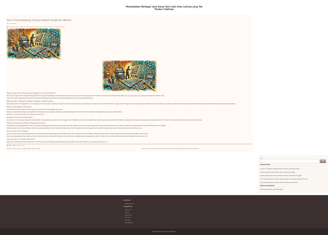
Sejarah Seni (128, 215)
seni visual (62, 26)
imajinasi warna (39, 26)
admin (10, 145)
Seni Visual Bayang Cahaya (133, 95)
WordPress (173, 231)
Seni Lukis (128, 217)
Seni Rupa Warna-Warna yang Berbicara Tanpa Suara (28, 114)
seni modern (56, 26)
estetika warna (30, 26)
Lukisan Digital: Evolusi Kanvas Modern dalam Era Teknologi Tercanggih (281, 175)
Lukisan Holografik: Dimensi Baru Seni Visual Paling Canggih (277, 172)
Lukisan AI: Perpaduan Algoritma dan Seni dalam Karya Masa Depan (280, 169)
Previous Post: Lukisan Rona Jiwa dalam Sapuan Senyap (24, 148)
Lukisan (127, 212)
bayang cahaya (15, 26)
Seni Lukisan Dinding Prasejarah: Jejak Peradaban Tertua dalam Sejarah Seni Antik (284, 179)
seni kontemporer (47, 26)
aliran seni (128, 210)
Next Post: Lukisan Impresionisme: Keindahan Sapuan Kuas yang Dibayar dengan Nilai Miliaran (170, 148)
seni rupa (127, 220)
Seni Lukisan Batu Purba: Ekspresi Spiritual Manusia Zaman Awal (279, 182)
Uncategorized (12, 23)
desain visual (23, 26)
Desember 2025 (129, 203)
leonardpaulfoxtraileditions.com (98, 142)
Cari (261, 158)
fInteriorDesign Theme (158, 231)
